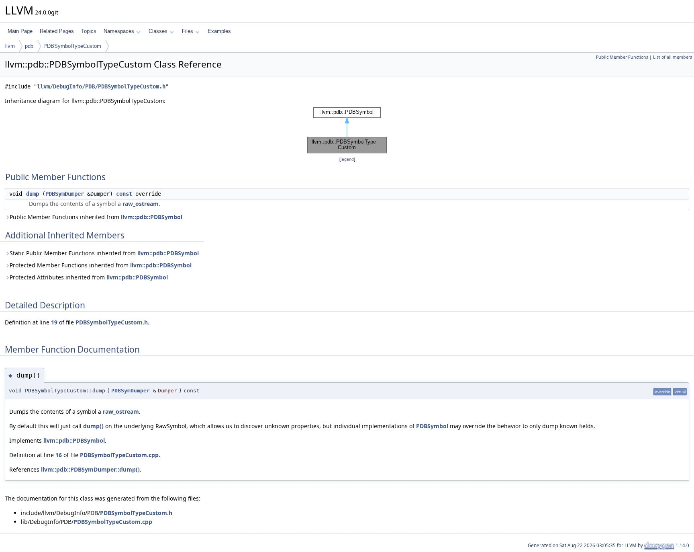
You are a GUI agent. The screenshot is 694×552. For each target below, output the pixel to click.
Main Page (20, 31)
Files (187, 31)
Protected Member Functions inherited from (101, 265)
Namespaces (119, 31)
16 (58, 455)
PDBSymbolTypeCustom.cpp (119, 455)
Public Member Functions (622, 57)
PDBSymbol (432, 426)
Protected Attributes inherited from (89, 277)
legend (347, 159)
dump (32, 194)
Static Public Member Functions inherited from (104, 253)
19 (54, 322)
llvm (10, 46)
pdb (29, 46)
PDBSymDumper (64, 194)
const (124, 194)
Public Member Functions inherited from (96, 217)
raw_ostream (140, 203)
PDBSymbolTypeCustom (72, 46)
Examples (219, 31)
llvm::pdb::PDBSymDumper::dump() (90, 469)
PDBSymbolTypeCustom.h (112, 322)
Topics (88, 31)
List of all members (672, 57)
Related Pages (57, 31)
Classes (158, 31)
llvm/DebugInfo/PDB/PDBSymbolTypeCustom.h (101, 86)
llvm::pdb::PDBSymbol (151, 217)
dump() (93, 426)
